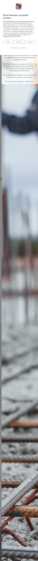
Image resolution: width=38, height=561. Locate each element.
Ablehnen (8, 42)
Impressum (23, 48)
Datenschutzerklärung (14, 35)
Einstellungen (19, 42)
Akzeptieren (29, 42)
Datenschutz (14, 48)
